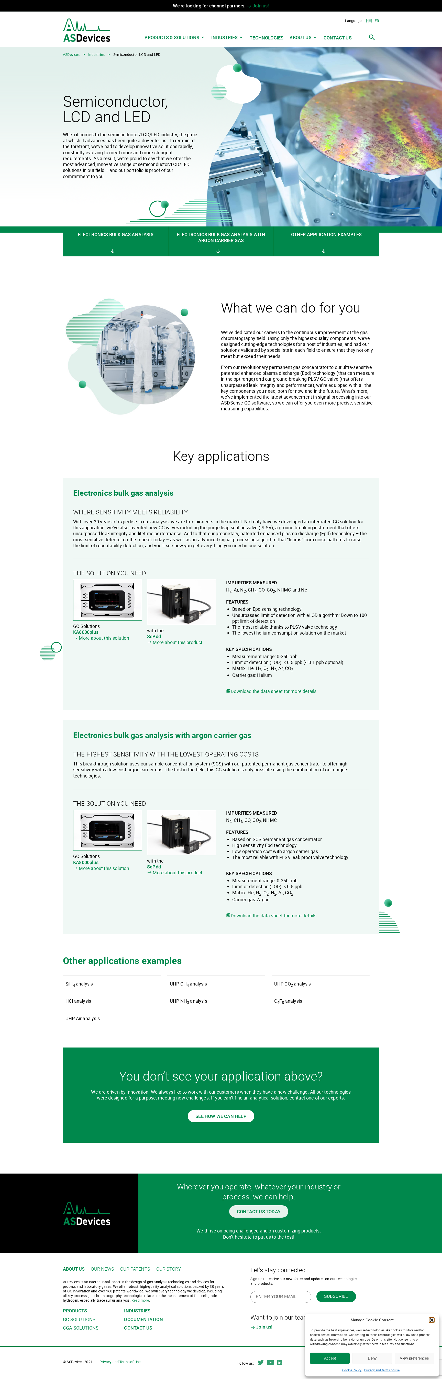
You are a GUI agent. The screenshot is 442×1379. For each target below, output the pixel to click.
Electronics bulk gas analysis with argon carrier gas (221, 237)
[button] (431, 1320)
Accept (330, 1358)
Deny (372, 1358)
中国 (368, 20)
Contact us (338, 38)
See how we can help (220, 1116)
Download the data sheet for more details (273, 691)
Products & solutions (172, 37)
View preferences (414, 1358)
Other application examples (326, 234)
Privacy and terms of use (382, 1370)
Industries (224, 37)
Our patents (135, 1269)
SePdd (154, 636)
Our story (168, 1269)
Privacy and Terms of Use (120, 1361)
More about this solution (104, 638)
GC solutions (79, 1319)
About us (300, 37)
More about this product (177, 642)
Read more (140, 1300)
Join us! (260, 6)
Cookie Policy (351, 1370)
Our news (102, 1269)
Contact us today (259, 1211)
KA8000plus (85, 632)
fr (377, 20)
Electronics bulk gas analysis (115, 234)
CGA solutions (80, 1328)
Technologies (266, 38)
